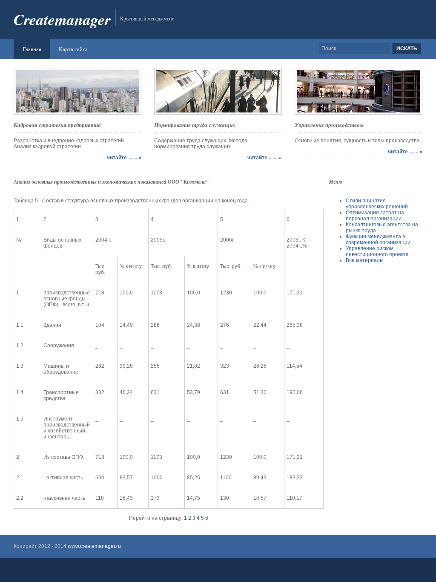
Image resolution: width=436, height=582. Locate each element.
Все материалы (365, 260)
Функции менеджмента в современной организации (378, 239)
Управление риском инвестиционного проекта (377, 251)
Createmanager (62, 19)
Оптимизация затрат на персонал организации (375, 216)
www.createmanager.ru (93, 546)
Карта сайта (73, 49)
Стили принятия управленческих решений (377, 204)
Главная (32, 49)
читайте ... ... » (124, 158)
